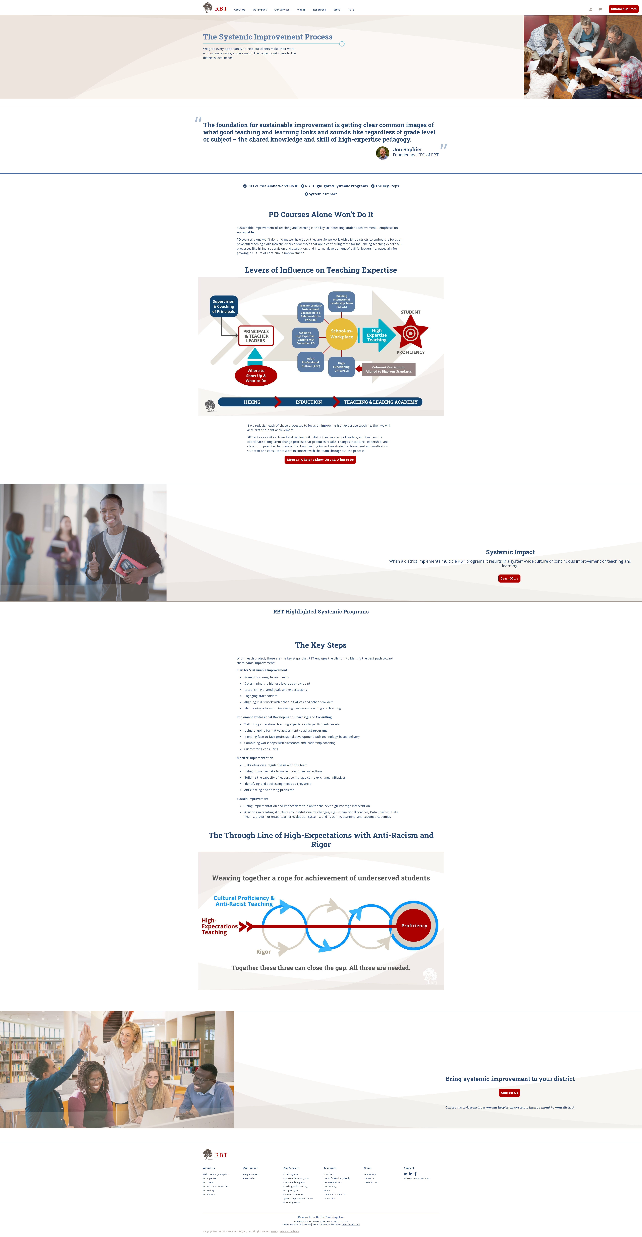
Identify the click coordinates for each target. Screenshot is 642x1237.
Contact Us (509, 1093)
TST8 (351, 9)
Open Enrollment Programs (296, 1178)
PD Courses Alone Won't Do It (272, 186)
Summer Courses (623, 9)
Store (337, 9)
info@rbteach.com (351, 1224)
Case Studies (249, 1178)
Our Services (282, 9)
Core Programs (290, 1174)
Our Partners (209, 1194)
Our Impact (260, 9)
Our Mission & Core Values (215, 1186)
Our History (208, 1190)
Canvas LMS (329, 1198)
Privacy (274, 1231)
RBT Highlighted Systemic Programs (336, 186)
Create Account (371, 1182)
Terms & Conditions (289, 1231)
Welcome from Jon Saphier (215, 1174)
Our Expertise (209, 1178)
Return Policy (370, 1174)
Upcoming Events (291, 1202)
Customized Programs (294, 1182)
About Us (239, 9)
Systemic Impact (322, 194)
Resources (319, 9)
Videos (301, 9)
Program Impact (251, 1174)
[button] (591, 9)
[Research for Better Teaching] (215, 7)
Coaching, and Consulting (295, 1186)
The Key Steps (386, 186)
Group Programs (291, 1190)
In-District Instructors (293, 1194)
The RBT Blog (330, 1186)
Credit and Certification (335, 1194)
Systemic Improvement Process (298, 1198)
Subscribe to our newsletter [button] (417, 1178)
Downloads (329, 1174)
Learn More (509, 578)
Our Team (208, 1182)
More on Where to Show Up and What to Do (320, 460)
